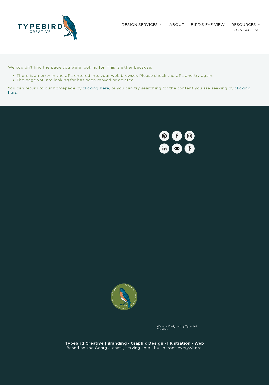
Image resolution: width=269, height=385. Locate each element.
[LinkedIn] (164, 148)
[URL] (177, 148)
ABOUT (176, 24)
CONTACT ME (247, 30)
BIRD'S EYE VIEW (208, 24)
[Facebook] (177, 136)
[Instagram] (190, 136)
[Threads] (190, 148)
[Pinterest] (164, 136)
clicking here (96, 88)
